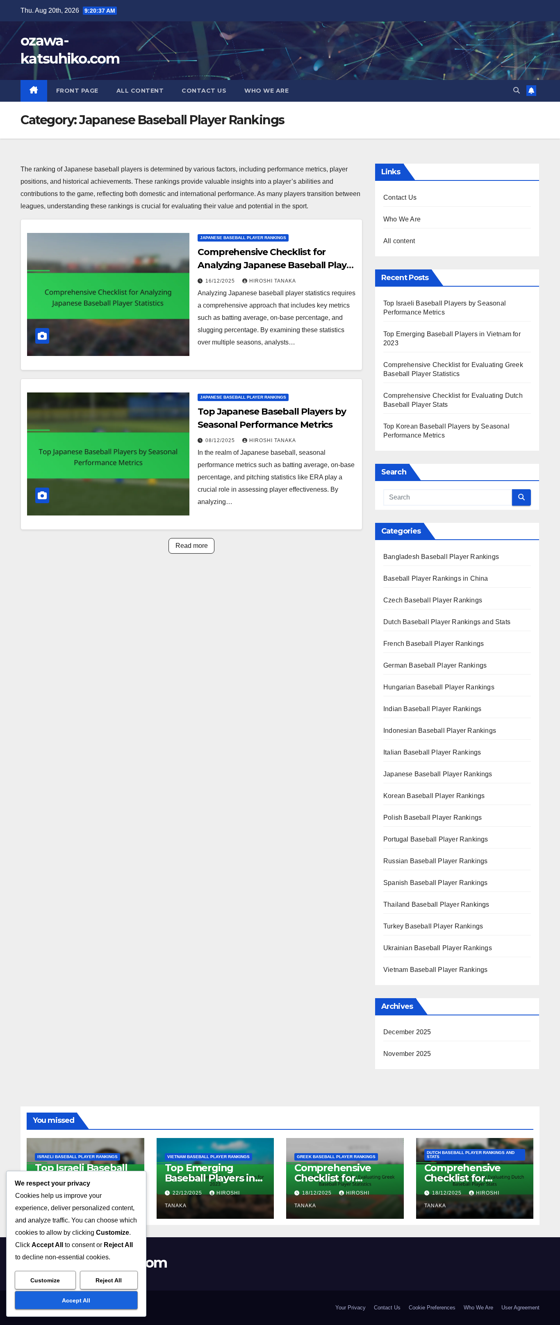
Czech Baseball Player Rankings (432, 600)
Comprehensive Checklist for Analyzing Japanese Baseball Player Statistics (276, 265)
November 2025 (407, 1053)
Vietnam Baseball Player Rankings (435, 969)
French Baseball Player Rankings (433, 643)
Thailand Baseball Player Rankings (436, 904)
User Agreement (520, 1307)
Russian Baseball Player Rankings (435, 860)
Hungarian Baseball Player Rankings (438, 687)
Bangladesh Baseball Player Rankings (441, 556)
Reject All (109, 1280)
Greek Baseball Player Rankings (336, 1156)
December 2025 (407, 1032)
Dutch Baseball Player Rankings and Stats (446, 621)
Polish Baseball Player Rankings (432, 817)
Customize (45, 1280)
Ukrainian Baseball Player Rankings (437, 947)
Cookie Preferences (432, 1307)
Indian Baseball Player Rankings (432, 708)
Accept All (76, 1300)
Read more (191, 545)
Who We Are (266, 90)
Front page (77, 90)
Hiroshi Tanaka (272, 281)
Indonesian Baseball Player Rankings (439, 730)
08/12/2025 (221, 440)
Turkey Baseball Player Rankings (433, 926)
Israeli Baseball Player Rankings (77, 1156)
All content (140, 90)
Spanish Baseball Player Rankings (435, 882)
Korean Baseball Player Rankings (434, 795)
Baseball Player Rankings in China (435, 578)
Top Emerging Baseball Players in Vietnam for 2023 (210, 1178)
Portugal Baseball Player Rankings (435, 839)
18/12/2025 (317, 1193)
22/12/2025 (188, 1193)
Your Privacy (350, 1307)
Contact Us (204, 90)
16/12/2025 (221, 281)
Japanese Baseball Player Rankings (243, 237)
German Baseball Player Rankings (435, 665)
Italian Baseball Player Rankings (432, 752)
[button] (516, 90)
